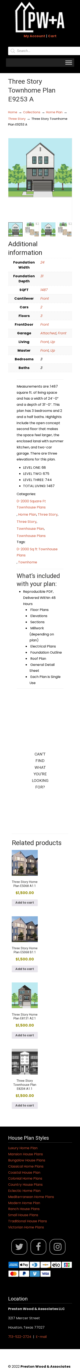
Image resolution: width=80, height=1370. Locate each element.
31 (41, 276)
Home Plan (54, 112)
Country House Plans (25, 1184)
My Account (34, 36)
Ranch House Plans (24, 1208)
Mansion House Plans (25, 1154)
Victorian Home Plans (26, 1227)
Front (44, 298)
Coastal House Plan (24, 1172)
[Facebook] (39, 1247)
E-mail (41, 1336)
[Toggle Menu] (68, 62)
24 (42, 262)
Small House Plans (23, 1215)
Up (52, 341)
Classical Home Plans (26, 1166)
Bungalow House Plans (26, 1160)
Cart (52, 36)
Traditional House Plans (27, 1221)
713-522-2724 (19, 1336)
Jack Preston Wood (40, 17)
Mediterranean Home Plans (31, 1196)
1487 (43, 289)
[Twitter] (19, 1247)
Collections (31, 112)
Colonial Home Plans (25, 1178)
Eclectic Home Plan (24, 1190)
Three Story (17, 119)
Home (12, 112)
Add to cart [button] (24, 902)
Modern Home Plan (24, 1203)
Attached (48, 333)
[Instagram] (57, 1247)
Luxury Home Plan (23, 1148)
